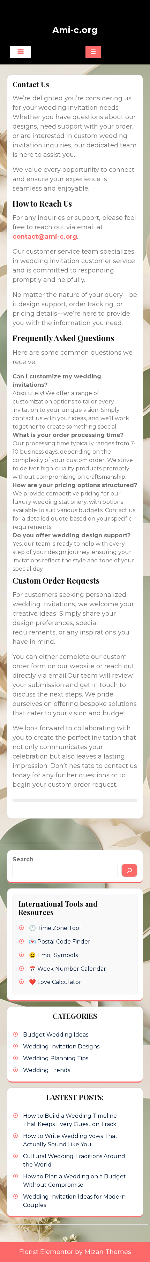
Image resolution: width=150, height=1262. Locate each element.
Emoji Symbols (57, 955)
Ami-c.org (75, 30)
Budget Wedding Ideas (55, 1034)
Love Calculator (59, 982)
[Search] (129, 870)
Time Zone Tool (59, 928)
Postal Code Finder (63, 941)
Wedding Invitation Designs (61, 1046)
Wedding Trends (46, 1070)
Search (23, 859)
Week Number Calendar (71, 968)
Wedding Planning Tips (55, 1058)
